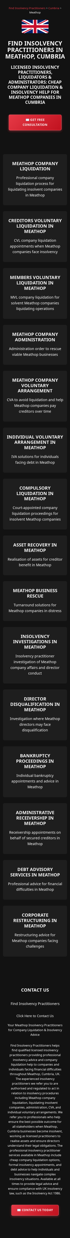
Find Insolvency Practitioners (27, 8)
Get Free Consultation (35, 122)
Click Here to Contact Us (35, 1016)
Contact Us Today (35, 1210)
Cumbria (53, 8)
